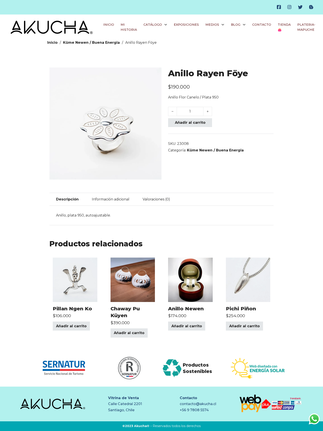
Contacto (261, 25)
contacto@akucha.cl (198, 404)
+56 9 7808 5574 (194, 410)
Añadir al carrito (190, 122)
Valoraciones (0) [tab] (156, 199)
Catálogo (152, 25)
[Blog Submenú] (244, 24)
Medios (212, 25)
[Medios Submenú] (222, 24)
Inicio (108, 25)
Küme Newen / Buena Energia (91, 42)
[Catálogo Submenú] (165, 24)
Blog (235, 25)
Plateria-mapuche (306, 27)
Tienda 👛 (284, 27)
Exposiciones (186, 25)
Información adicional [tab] (110, 199)
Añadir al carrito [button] (71, 326)
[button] (155, 73)
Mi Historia (129, 27)
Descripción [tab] (67, 199)
